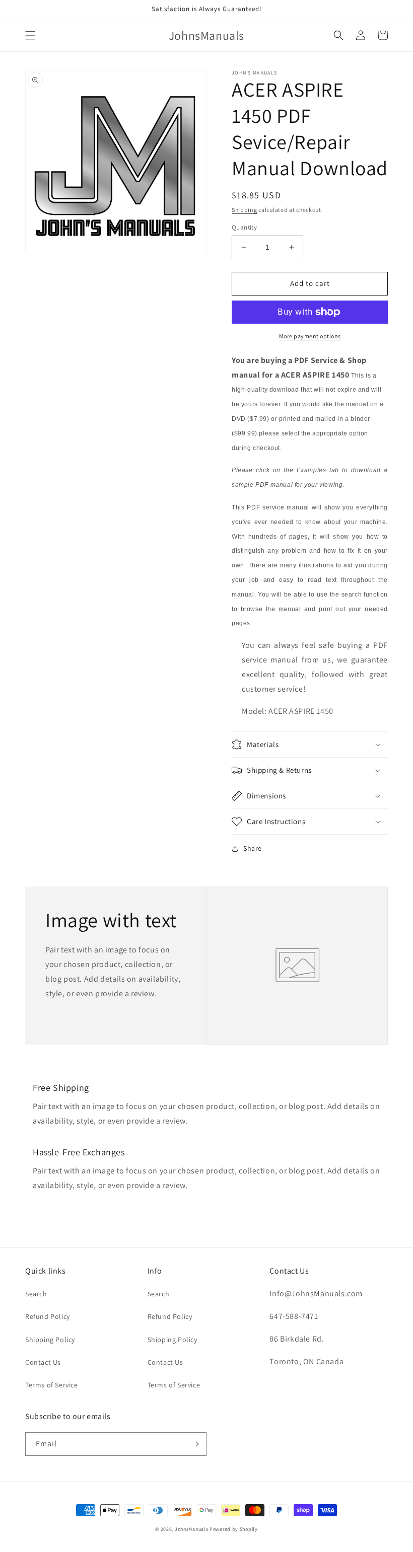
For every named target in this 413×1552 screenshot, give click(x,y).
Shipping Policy (50, 1339)
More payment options (310, 336)
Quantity (244, 227)
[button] (30, 35)
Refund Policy (47, 1316)
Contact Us (43, 1362)
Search (36, 1293)
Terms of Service (51, 1384)
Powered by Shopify (234, 1529)
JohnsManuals (191, 1529)
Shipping (244, 209)
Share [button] (252, 848)
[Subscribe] (195, 1444)
